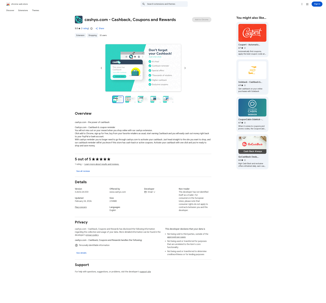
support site (145, 271)
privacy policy (92, 235)
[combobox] (167, 4)
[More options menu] (301, 4)
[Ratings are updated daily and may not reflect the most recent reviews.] (91, 28)
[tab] (10, 10)
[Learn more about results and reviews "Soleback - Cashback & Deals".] (245, 85)
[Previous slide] (101, 68)
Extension (80, 35)
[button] (307, 4)
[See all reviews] (83, 171)
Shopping (93, 35)
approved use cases (176, 237)
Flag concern (81, 207)
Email (150, 192)
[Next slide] (185, 68)
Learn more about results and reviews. (101, 164)
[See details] (81, 253)
